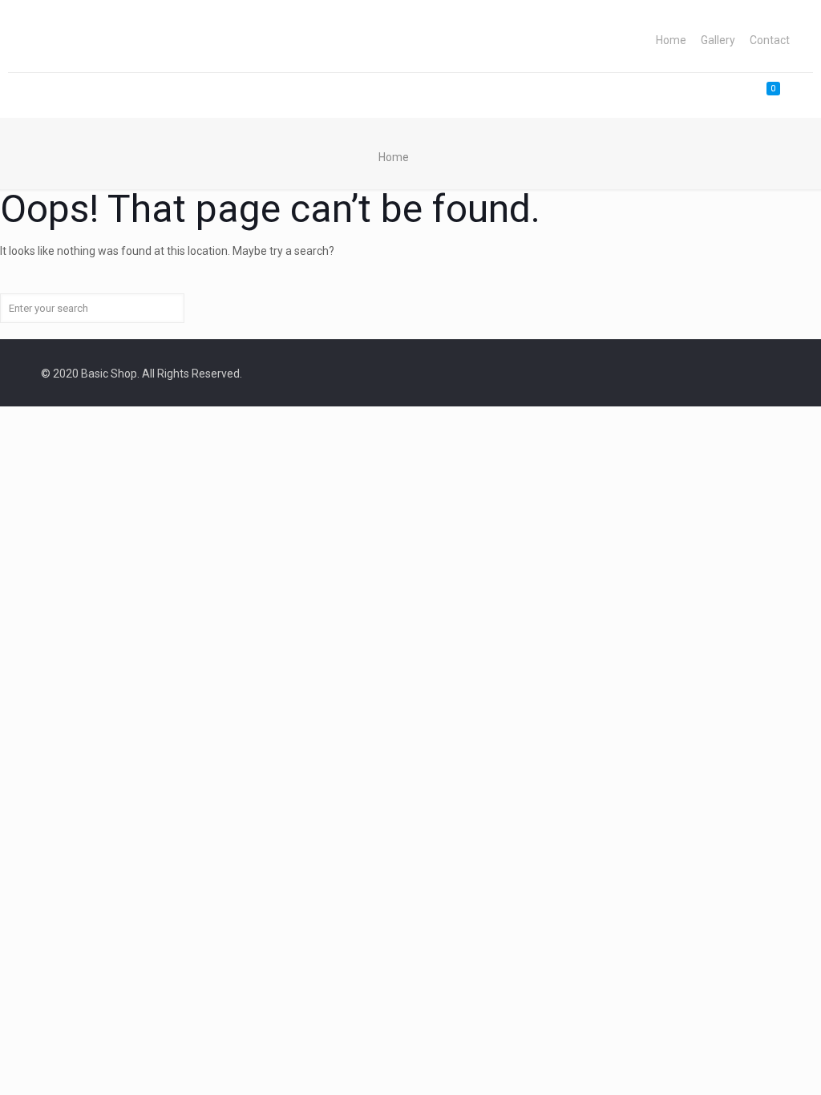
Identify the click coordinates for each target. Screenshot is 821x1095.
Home (671, 40)
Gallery (718, 40)
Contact (770, 40)
